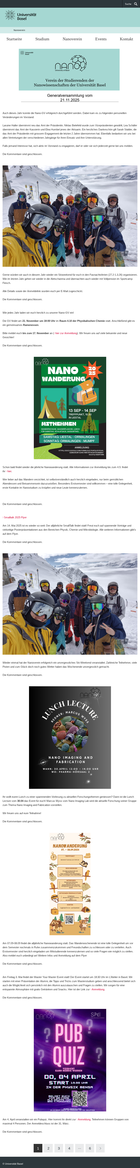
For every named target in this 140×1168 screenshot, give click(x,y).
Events (101, 39)
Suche (128, 4)
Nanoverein (19, 30)
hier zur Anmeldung (66, 333)
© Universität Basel (13, 1163)
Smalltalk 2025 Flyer (15, 517)
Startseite (14, 39)
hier (9, 471)
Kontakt (126, 39)
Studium (42, 39)
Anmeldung (98, 989)
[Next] (100, 1148)
